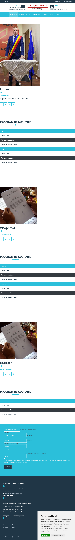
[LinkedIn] (7, 1)
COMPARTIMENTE (36, 14)
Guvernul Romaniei (8, 501)
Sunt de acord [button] (45, 535)
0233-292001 (58, 1)
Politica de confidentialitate (40, 460)
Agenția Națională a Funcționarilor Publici (13, 506)
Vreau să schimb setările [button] (58, 535)
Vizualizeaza (27, 98)
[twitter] (5, 1)
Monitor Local (9, 19)
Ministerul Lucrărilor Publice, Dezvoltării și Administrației (17, 503)
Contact (59, 14)
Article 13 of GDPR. (22, 462)
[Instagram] (9, 1)
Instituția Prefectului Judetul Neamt (12, 509)
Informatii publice (23, 14)
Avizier (45, 14)
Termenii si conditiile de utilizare (22, 460)
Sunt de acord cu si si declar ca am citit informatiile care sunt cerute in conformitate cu (37, 461)
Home (6, 14)
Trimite (7, 467)
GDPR (51, 14)
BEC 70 (18, 19)
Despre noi (12, 14)
